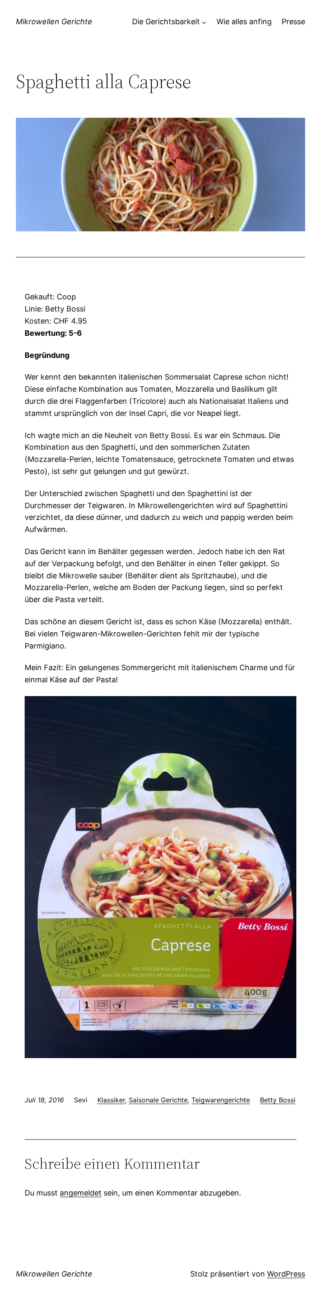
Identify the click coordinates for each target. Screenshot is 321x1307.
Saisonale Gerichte (158, 1100)
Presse (293, 21)
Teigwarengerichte (220, 1100)
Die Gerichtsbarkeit (166, 21)
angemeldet (81, 1192)
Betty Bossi (278, 1100)
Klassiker (111, 1100)
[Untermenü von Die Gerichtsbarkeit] (204, 22)
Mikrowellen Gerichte (54, 21)
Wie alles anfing (244, 21)
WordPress (286, 1273)
